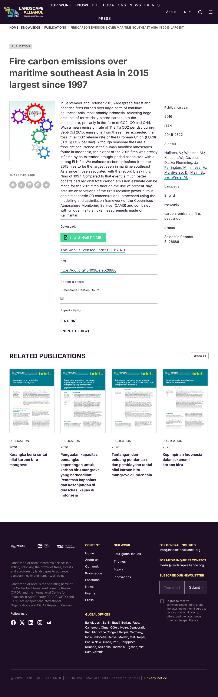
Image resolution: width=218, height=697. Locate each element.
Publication (21, 46)
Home (89, 553)
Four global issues (127, 554)
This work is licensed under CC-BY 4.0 (92, 250)
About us (92, 560)
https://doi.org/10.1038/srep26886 (88, 270)
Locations (92, 580)
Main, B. (197, 172)
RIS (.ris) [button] (68, 320)
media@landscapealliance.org (181, 565)
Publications (55, 27)
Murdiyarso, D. (176, 172)
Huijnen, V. (173, 153)
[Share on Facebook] (13, 185)
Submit (195, 587)
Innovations (122, 577)
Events (90, 593)
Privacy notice (155, 678)
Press (89, 600)
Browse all (200, 355)
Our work (92, 566)
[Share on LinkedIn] (29, 185)
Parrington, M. (176, 167)
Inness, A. (197, 167)
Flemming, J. (186, 162)
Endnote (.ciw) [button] (75, 331)
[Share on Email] (46, 185)
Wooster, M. (194, 153)
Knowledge (30, 27)
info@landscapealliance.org (179, 550)
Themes (120, 561)
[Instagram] (38, 185)
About (171, 12)
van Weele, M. (176, 177)
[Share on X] (21, 185)
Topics (118, 569)
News (89, 587)
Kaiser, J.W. (173, 157)
